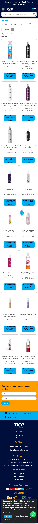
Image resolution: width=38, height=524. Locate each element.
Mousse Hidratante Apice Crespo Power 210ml (10, 315)
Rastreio (19, 438)
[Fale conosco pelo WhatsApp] (33, 514)
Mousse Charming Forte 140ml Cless (10, 188)
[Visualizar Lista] (16, 29)
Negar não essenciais (22, 516)
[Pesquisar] (34, 14)
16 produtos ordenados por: (10, 34)
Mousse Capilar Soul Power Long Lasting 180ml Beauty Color (10, 358)
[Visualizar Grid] (12, 29)
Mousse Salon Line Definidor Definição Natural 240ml (10, 62)
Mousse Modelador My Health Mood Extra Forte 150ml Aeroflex (28, 63)
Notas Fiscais (11, 417)
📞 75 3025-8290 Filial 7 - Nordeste (19, 460)
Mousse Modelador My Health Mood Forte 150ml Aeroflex (28, 104)
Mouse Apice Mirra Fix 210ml (28, 314)
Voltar (33, 24)
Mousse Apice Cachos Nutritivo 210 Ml (28, 231)
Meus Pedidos (12, 413)
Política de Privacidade (19, 446)
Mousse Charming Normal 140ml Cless (28, 188)
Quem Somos (19, 435)
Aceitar (8, 516)
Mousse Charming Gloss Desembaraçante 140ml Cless (10, 274)
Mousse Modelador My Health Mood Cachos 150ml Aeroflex (10, 105)
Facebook (20, 477)
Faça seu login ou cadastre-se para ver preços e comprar (10, 76)
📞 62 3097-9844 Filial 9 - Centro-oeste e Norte (19, 465)
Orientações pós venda (19, 450)
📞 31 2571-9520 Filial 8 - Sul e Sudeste (19, 462)
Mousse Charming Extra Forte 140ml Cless (28, 146)
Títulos (28, 413)
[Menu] (3, 9)
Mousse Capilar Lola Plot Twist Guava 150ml (10, 231)
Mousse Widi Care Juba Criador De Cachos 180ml (28, 273)
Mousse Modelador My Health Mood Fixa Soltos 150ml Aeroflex (10, 147)
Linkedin (20, 480)
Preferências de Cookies (13, 520)
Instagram (20, 474)
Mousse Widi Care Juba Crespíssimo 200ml (28, 357)
